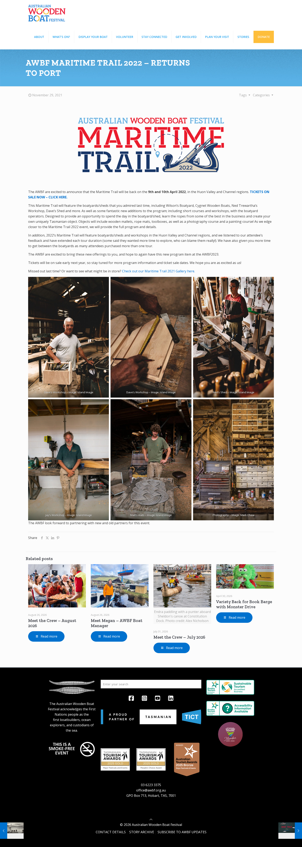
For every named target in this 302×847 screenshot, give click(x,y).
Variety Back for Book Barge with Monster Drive (244, 604)
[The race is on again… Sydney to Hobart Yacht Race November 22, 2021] (12, 830)
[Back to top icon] (151, 819)
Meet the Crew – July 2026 (179, 637)
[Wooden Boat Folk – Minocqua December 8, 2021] (290, 830)
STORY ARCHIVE (141, 832)
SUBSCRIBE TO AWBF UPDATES (182, 832)
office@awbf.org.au (151, 790)
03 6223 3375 (151, 785)
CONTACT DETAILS (111, 832)
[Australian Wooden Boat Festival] (47, 12)
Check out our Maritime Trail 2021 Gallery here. (158, 271)
